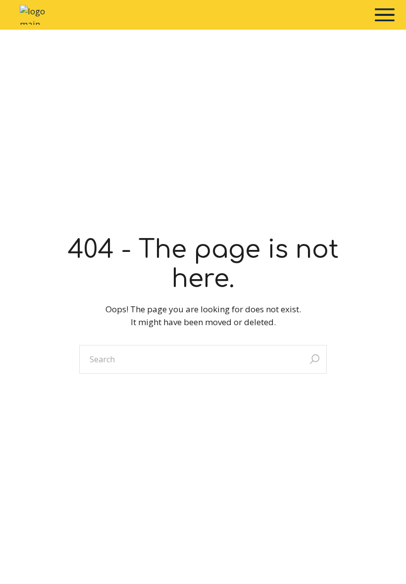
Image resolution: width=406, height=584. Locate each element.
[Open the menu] (384, 15)
